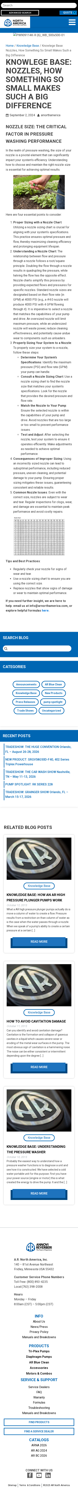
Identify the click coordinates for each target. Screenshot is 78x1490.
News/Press (39, 1327)
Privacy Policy (39, 1332)
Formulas (39, 1402)
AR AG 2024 (39, 1450)
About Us (39, 1321)
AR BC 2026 (39, 1455)
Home (10, 45)
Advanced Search (20, 12)
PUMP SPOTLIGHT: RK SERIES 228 (29, 784)
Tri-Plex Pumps (39, 1351)
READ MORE (39, 941)
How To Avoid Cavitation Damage (36, 1021)
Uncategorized (51, 710)
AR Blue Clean (53, 684)
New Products (53, 693)
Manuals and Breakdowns (39, 1337)
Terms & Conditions (29, 1485)
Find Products (39, 1422)
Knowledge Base (27, 45)
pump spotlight (53, 701)
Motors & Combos (39, 1373)
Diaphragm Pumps (39, 1357)
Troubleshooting (39, 1408)
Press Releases (25, 701)
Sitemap (12, 1485)
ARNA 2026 (39, 1445)
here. (45, 610)
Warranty (39, 1397)
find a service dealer (39, 1431)
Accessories (39, 1368)
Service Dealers (39, 1387)
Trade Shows (25, 710)
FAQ (39, 1392)
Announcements (26, 684)
